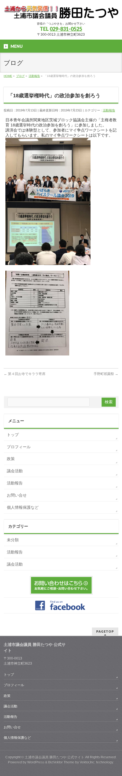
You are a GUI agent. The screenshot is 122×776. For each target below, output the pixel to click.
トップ (13, 434)
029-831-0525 (66, 29)
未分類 (13, 540)
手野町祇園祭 (106, 374)
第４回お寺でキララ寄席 (24, 374)
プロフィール (19, 447)
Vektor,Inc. (87, 762)
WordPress (35, 762)
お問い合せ (17, 495)
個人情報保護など (23, 507)
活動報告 (109, 110)
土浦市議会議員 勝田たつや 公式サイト (54, 757)
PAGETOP (105, 631)
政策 (11, 458)
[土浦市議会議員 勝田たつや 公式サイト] (61, 12)
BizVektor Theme (61, 762)
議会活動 (15, 471)
